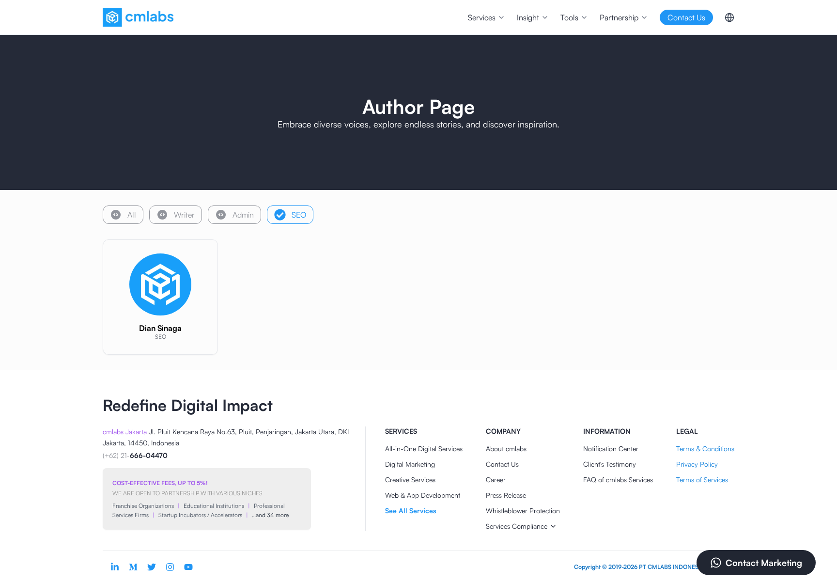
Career (496, 479)
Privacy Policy (697, 464)
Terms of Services (702, 479)
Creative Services (410, 479)
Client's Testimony (609, 464)
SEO (299, 215)
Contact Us (502, 464)
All (131, 215)
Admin (243, 215)
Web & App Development (422, 495)
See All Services (410, 510)
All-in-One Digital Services (424, 448)
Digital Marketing (410, 464)
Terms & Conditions (705, 448)
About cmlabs (506, 448)
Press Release (506, 495)
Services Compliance (516, 526)
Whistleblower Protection (523, 510)
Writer (184, 215)
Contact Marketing (764, 562)
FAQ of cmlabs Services (618, 479)
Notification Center (610, 448)
